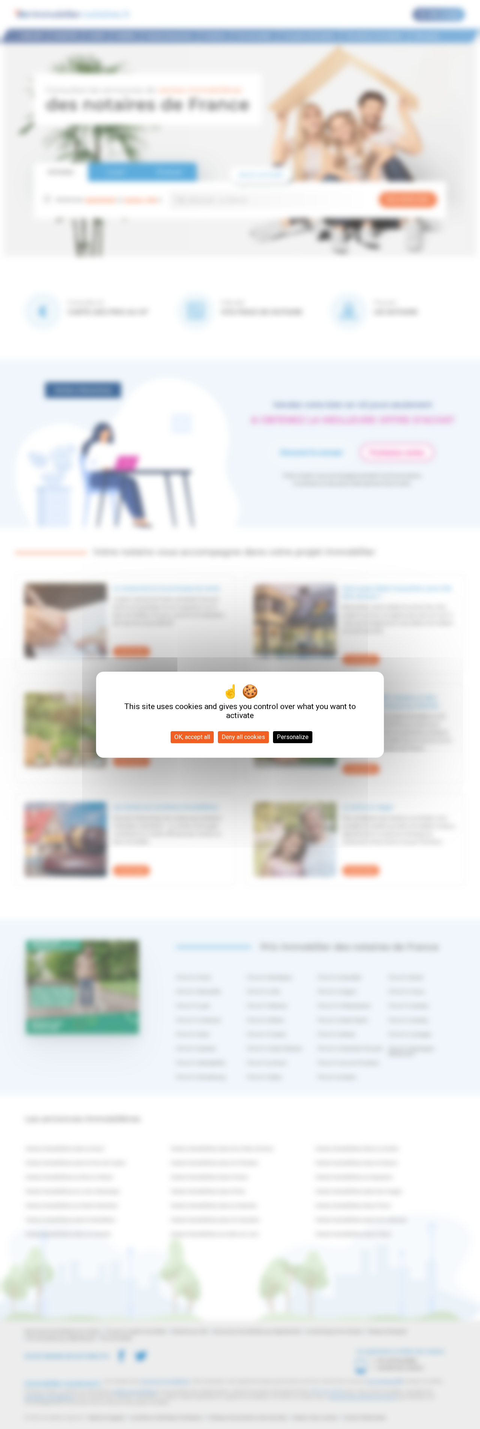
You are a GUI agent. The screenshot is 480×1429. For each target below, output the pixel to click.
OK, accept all (192, 737)
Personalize (293, 737)
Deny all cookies (243, 737)
